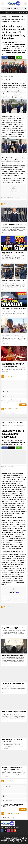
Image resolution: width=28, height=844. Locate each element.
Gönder (19, 57)
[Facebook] (2, 830)
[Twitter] (5, 830)
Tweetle (12, 57)
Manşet (15, 16)
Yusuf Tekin (16, 197)
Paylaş (5, 57)
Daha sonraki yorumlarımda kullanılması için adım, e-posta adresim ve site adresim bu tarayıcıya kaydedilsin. (14, 400)
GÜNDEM (11, 16)
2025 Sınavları (6, 598)
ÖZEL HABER (20, 16)
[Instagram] (8, 830)
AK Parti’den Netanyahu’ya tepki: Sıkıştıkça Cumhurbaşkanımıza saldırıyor (17, 12)
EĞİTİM (12, 197)
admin (17, 191)
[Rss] (15, 830)
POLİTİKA (3, 18)
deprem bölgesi (6, 197)
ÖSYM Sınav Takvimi (5, 600)
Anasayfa (5, 16)
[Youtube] (12, 830)
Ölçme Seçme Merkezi (14, 598)
